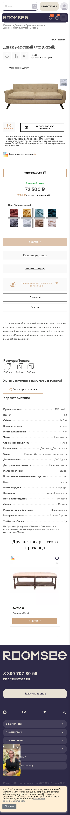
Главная (7, 25)
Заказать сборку (35, 269)
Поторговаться (33, 173)
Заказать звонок (35, 693)
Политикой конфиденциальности (23, 799)
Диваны (18, 25)
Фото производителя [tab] (19, 68)
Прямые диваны (34, 25)
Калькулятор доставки (35, 255)
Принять (9, 806)
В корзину (35, 242)
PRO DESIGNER (49, 6)
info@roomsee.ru (16, 679)
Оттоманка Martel (21, 613)
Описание (35, 297)
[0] (57, 17)
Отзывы (35, 307)
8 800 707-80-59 (20, 673)
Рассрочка (42, 195)
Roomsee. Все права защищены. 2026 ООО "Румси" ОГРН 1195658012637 (34, 785)
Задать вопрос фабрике (44, 127)
